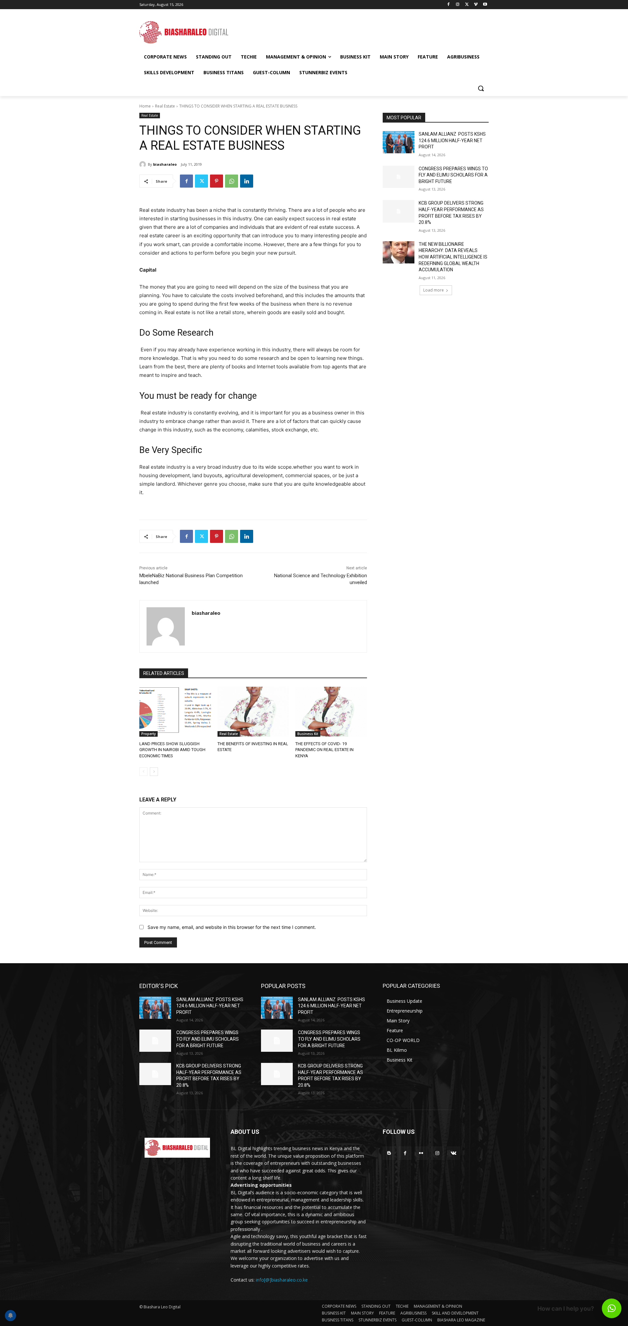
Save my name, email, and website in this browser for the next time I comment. (232, 927)
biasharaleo (165, 164)
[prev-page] (143, 771)
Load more (433, 290)
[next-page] (154, 771)
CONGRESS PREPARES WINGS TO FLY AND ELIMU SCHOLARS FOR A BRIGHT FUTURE (453, 175)
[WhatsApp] (231, 181)
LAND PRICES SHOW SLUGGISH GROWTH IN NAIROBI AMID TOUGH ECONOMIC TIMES (172, 749)
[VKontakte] (453, 1153)
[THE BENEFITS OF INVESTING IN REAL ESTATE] (253, 712)
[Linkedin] (246, 181)
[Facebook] (448, 4)
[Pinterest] (216, 181)
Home (145, 106)
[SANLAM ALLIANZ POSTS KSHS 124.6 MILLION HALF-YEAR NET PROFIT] (398, 142)
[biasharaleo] (143, 164)
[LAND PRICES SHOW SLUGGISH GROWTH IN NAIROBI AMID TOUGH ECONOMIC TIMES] (175, 712)
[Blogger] (389, 1153)
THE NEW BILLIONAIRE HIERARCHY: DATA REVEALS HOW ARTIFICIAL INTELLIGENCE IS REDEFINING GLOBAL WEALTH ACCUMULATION (453, 257)
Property (148, 733)
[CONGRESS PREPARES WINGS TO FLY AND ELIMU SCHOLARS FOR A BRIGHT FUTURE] (398, 177)
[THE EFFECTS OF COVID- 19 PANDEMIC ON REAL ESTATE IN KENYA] (331, 712)
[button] (481, 88)
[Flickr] (421, 1153)
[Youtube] (485, 4)
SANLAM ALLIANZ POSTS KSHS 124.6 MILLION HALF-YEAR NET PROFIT (452, 140)
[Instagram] (458, 4)
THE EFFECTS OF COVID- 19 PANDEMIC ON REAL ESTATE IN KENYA (324, 749)
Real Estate (165, 106)
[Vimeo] (476, 4)
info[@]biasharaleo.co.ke (282, 1280)
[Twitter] (467, 4)
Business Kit (307, 733)
